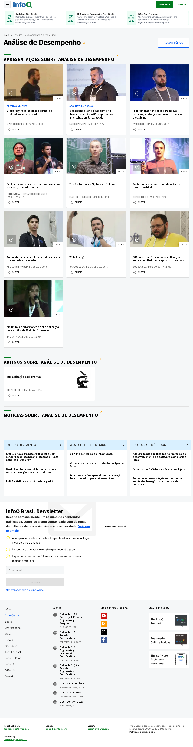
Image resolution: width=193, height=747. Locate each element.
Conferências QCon (13, 630)
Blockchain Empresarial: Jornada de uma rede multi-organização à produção (31, 471)
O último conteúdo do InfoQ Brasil (91, 454)
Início (6, 35)
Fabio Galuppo (77, 124)
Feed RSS (84, 43)
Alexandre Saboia (17, 267)
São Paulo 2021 (154, 586)
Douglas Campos (143, 267)
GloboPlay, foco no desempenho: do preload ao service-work (29, 112)
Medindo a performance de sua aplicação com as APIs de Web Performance (33, 329)
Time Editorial (13, 652)
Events (9, 639)
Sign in (182, 4)
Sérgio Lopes (140, 197)
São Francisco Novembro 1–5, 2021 (166, 591)
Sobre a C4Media (10, 667)
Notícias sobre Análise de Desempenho (51, 415)
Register (164, 4)
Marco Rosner (15, 124)
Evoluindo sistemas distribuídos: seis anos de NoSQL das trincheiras (33, 186)
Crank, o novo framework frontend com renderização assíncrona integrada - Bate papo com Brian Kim (32, 457)
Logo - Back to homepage (22, 4)
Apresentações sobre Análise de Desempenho (59, 59)
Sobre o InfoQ (13, 658)
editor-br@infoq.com (98, 728)
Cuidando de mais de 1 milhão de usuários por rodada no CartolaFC (33, 259)
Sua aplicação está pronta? (24, 376)
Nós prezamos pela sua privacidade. (25, 589)
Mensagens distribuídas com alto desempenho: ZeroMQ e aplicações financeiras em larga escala (91, 114)
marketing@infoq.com (15, 739)
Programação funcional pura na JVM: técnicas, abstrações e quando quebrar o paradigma (159, 114)
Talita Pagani (15, 337)
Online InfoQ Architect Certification (67, 635)
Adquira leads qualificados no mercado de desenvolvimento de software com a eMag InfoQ (159, 457)
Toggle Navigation (7, 4)
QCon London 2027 (71, 701)
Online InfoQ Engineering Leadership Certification (67, 652)
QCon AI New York (70, 692)
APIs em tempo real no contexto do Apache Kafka (96, 465)
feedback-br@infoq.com (16, 728)
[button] (35, 582)
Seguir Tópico (173, 42)
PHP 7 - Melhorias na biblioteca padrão (30, 481)
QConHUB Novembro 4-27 (119, 586)
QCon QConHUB (126, 535)
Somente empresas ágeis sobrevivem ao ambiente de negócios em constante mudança (158, 481)
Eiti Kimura (13, 194)
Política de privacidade (142, 731)
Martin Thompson (80, 197)
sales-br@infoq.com (56, 728)
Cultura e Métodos (149, 445)
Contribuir (11, 645)
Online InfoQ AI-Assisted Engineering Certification (69, 670)
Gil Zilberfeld (15, 390)
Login (8, 621)
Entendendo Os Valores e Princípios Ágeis (159, 469)
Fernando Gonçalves (34, 194)
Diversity (10, 676)
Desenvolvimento (17, 106)
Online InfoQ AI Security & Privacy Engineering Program (71, 619)
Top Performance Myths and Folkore (92, 184)
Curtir (16, 129)
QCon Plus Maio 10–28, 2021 (120, 591)
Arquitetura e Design (81, 106)
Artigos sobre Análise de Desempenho (50, 362)
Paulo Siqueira (141, 124)
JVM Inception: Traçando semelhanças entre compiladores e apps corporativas (158, 259)
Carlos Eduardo (79, 267)
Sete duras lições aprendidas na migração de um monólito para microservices (95, 477)
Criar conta (12, 615)
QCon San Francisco (72, 683)
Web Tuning (76, 257)
